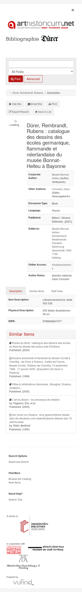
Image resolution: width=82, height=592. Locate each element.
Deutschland (59, 236)
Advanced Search (19, 461)
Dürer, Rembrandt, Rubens (27, 92)
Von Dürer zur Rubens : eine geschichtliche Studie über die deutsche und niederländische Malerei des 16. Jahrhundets (40, 418)
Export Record (20, 111)
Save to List (44, 111)
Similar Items (36, 291)
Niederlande (59, 239)
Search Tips (15, 499)
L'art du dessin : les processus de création (36, 399)
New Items (15, 482)
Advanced (33, 79)
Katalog (56, 257)
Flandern (57, 243)
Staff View (57, 291)
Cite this (16, 104)
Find (17, 79)
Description (15, 291)
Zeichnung (58, 246)
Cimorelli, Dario (61, 189)
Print (54, 104)
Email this (36, 104)
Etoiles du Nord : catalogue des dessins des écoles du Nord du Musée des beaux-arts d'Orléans (39, 344)
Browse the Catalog (20, 479)
